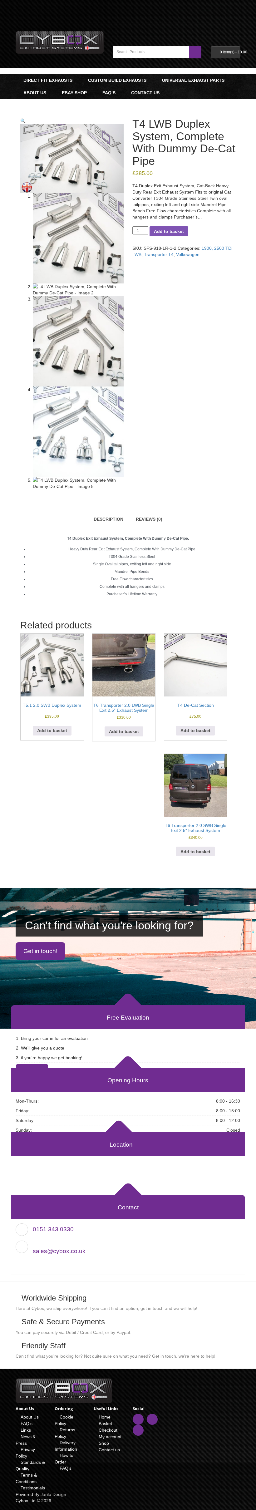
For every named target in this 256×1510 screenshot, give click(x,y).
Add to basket (169, 231)
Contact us (145, 92)
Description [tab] (108, 519)
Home (105, 1416)
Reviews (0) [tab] (149, 519)
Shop (104, 1443)
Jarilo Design (53, 1494)
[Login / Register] (224, 24)
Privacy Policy (25, 1452)
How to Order (64, 1458)
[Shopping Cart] (230, 24)
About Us (34, 92)
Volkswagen (187, 254)
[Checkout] (237, 24)
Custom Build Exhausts (117, 80)
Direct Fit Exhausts (47, 80)
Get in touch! (40, 951)
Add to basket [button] (52, 730)
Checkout (108, 1430)
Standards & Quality (30, 1465)
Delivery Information (66, 1446)
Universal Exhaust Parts (193, 80)
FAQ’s (109, 92)
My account (110, 1436)
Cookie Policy (64, 1420)
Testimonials (33, 1487)
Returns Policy (65, 1433)
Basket (105, 1423)
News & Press (26, 1440)
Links (26, 1430)
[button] (23, 120)
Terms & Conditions (26, 1478)
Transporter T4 (159, 254)
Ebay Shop (74, 92)
